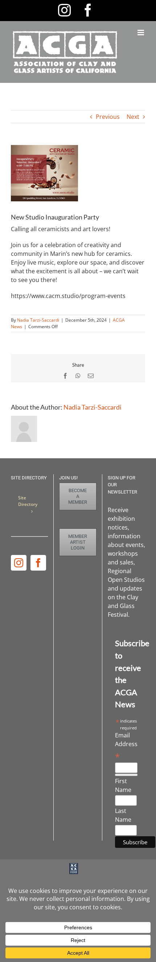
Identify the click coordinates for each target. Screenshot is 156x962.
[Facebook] (38, 563)
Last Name (123, 815)
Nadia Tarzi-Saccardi (38, 320)
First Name (123, 785)
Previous (108, 117)
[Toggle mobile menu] (141, 32)
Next (133, 117)
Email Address (126, 746)
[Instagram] (18, 563)
